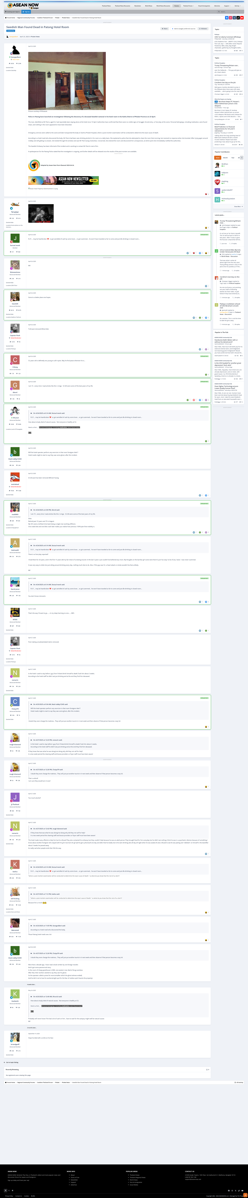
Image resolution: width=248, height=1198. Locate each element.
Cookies (26, 1196)
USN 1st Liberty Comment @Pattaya (228, 37)
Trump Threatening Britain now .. (227, 65)
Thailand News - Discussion (230, 313)
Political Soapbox (220, 63)
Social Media (134, 1185)
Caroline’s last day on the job (225, 82)
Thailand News (135, 1175)
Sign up (10, 1180)
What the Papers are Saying (223, 99)
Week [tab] (218, 158)
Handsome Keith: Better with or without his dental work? (226, 341)
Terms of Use (75, 1177)
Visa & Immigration (136, 1182)
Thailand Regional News (138, 1177)
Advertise (74, 1185)
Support (73, 1182)
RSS (33, 1196)
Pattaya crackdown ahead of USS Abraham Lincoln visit (230, 306)
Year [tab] (232, 158)
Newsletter (74, 1180)
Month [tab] (225, 158)
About (73, 1175)
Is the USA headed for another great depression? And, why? (228, 364)
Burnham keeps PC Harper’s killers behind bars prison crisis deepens (227, 103)
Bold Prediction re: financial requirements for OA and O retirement (225, 129)
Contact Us (18, 1196)
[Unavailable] (34, 165)
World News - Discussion (229, 256)
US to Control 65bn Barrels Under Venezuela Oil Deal (230, 251)
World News (134, 1180)
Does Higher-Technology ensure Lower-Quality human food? (226, 387)
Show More (237, 206)
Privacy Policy (9, 1196)
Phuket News (35, 37)
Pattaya (217, 34)
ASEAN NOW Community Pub (223, 337)
